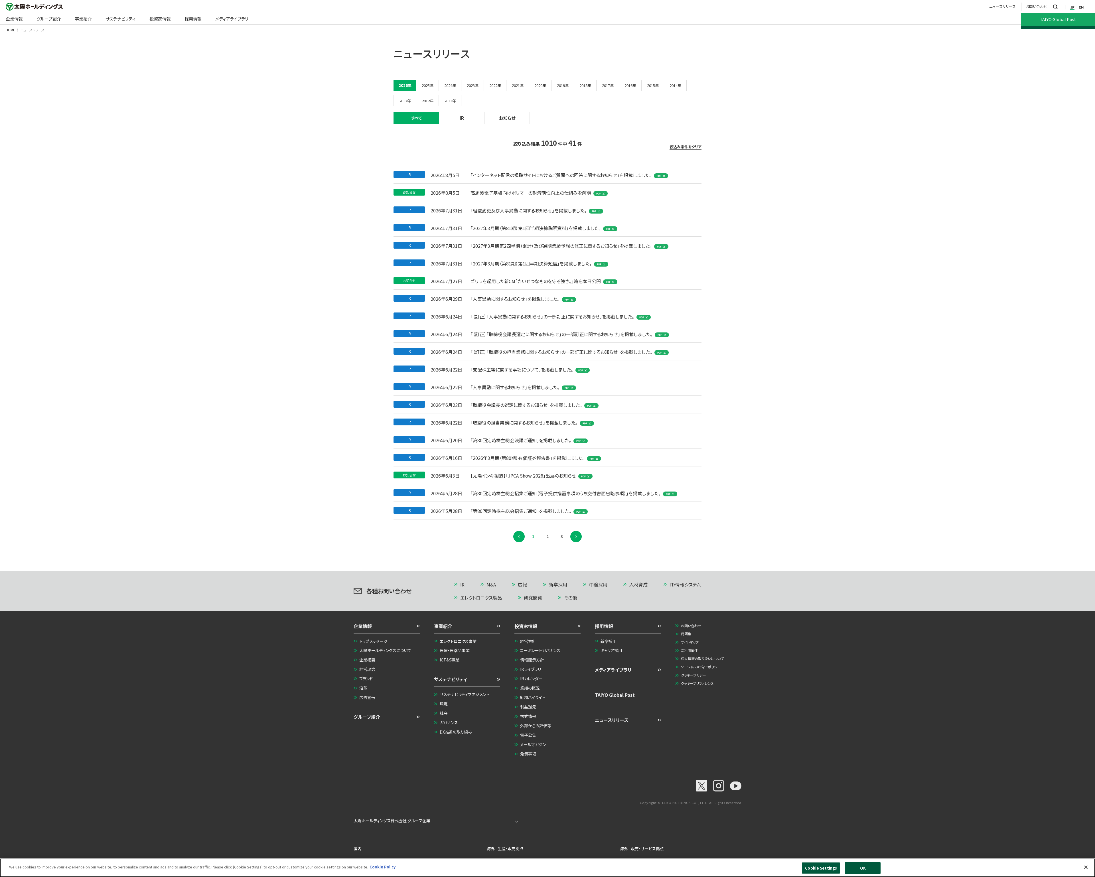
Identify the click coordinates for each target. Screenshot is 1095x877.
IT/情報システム (685, 584)
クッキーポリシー (693, 675)
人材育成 (638, 584)
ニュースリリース (1002, 6)
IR (462, 118)
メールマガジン (533, 744)
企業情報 (363, 626)
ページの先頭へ (717, 585)
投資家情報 (525, 626)
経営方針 (528, 641)
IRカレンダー (531, 678)
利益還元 (528, 707)
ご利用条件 (689, 650)
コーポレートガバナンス (540, 650)
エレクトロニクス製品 (481, 597)
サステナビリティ (450, 679)
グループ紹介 (367, 716)
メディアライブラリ (613, 669)
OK (863, 868)
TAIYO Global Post (615, 694)
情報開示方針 (532, 660)
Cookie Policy (383, 867)
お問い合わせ (1036, 6)
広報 (522, 584)
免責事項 (528, 754)
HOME (10, 29)
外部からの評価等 (535, 725)
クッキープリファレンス (697, 683)
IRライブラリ (530, 669)
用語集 (686, 633)
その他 (570, 597)
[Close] (1086, 867)
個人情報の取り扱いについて (702, 658)
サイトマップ (690, 642)
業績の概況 (530, 688)
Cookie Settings (821, 868)
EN (1081, 7)
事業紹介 (443, 626)
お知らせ (507, 118)
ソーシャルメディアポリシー (701, 666)
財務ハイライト (532, 697)
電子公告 (528, 735)
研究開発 (533, 597)
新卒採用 (558, 584)
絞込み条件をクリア (685, 146)
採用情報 (604, 626)
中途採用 (598, 584)
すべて (416, 118)
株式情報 (528, 716)
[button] (387, 628)
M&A (491, 584)
